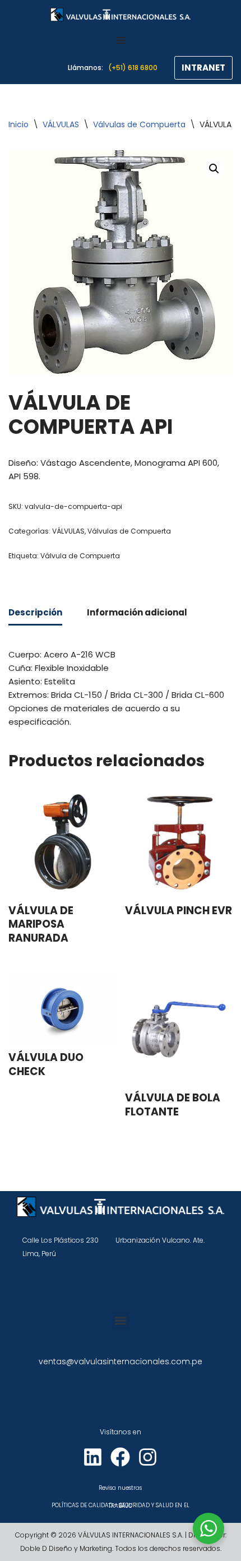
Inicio (18, 124)
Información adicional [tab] (137, 612)
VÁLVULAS (61, 124)
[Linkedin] (92, 1457)
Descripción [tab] (35, 612)
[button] (214, 169)
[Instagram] (147, 1457)
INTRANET (203, 67)
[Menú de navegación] (120, 40)
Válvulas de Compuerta (139, 124)
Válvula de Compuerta (80, 556)
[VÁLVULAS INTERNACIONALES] (120, 14)
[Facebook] (120, 1457)
